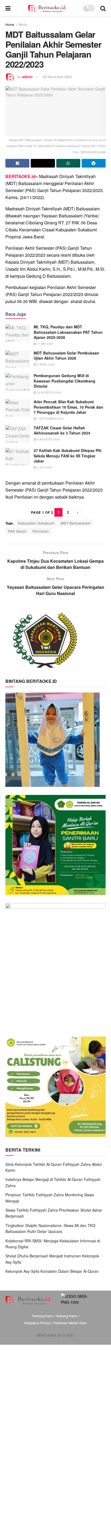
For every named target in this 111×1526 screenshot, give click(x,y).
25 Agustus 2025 (48, 392)
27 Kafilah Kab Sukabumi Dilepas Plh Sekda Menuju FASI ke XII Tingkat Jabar (68, 456)
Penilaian (41, 531)
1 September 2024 (50, 418)
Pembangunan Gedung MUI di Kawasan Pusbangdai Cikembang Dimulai (64, 381)
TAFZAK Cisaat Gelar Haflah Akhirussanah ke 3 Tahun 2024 (62, 430)
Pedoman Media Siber (70, 1323)
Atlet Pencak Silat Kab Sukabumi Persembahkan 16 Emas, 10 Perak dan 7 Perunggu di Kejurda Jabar (68, 407)
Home (9, 24)
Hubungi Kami (66, 1316)
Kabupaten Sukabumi (36, 523)
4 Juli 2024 (44, 467)
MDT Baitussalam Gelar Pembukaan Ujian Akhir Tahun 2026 (66, 355)
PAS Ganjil (17, 531)
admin (27, 76)
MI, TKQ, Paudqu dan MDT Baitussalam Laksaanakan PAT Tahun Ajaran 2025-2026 (68, 332)
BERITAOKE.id (20, 176)
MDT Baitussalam (76, 523)
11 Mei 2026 (44, 344)
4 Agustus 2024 (48, 439)
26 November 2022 (57, 76)
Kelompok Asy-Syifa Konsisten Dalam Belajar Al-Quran (52, 1271)
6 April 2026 (45, 364)
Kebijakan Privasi (37, 1323)
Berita (23, 24)
